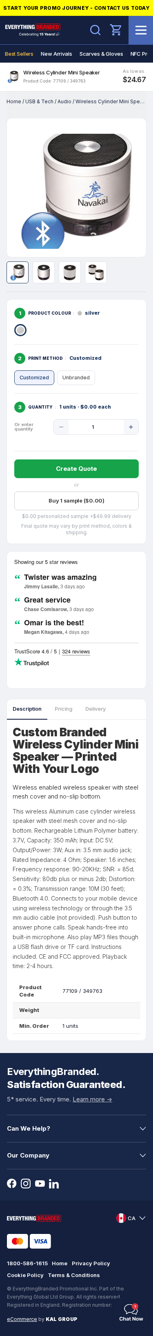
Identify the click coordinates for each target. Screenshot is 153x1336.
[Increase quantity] (131, 427)
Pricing (63, 709)
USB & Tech (39, 101)
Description (27, 709)
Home (14, 101)
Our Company (28, 1155)
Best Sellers (19, 53)
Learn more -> (92, 1099)
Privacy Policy (91, 1263)
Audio (64, 101)
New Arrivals (56, 53)
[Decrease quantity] (61, 427)
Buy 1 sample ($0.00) (76, 500)
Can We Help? (28, 1128)
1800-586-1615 (27, 1263)
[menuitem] (19, 54)
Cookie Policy (25, 1275)
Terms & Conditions (74, 1275)
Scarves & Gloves (101, 53)
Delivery (95, 709)
